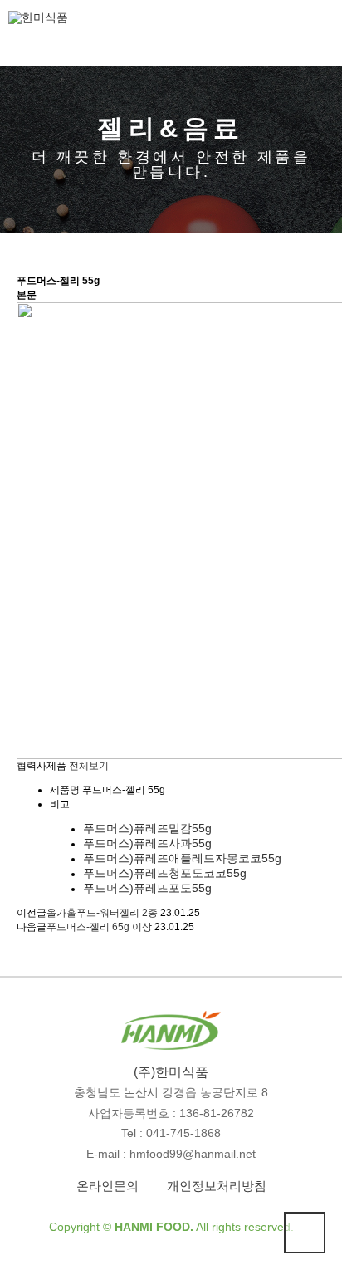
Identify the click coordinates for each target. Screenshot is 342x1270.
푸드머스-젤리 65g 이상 (99, 927)
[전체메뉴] (321, 31)
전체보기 (89, 766)
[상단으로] (304, 1232)
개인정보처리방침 (216, 1186)
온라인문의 (107, 1186)
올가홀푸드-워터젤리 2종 (102, 913)
